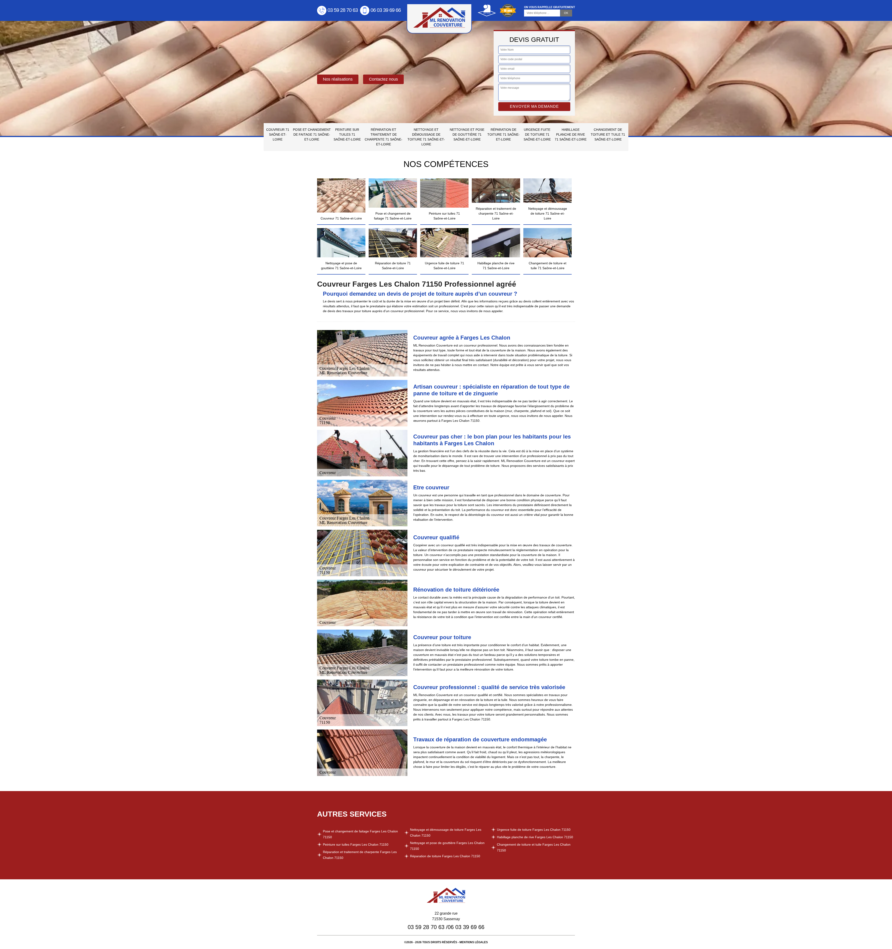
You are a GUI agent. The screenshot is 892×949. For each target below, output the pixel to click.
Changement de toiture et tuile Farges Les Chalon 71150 (534, 847)
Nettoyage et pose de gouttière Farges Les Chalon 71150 (447, 846)
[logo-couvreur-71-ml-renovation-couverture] (439, 18)
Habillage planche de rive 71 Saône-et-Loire (571, 134)
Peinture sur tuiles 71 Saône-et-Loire (347, 134)
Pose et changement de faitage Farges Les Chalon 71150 (360, 834)
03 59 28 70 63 (343, 10)
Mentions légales (473, 942)
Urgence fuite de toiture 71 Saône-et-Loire (537, 134)
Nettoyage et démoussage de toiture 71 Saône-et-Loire (426, 137)
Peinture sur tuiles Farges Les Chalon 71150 (355, 844)
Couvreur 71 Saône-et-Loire (277, 134)
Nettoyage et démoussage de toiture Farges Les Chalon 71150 (445, 832)
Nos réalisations (338, 79)
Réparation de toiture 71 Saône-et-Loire (503, 134)
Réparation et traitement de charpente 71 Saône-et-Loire (383, 137)
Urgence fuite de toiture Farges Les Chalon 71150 (534, 829)
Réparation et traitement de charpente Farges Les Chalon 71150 (360, 855)
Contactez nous (383, 79)
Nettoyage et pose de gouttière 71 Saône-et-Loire (467, 134)
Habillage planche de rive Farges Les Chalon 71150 (535, 837)
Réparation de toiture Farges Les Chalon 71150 (445, 856)
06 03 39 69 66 (386, 10)
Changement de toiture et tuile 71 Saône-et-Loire (608, 134)
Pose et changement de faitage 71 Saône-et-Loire (312, 134)
